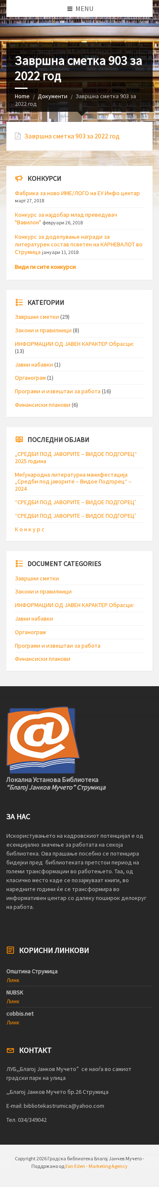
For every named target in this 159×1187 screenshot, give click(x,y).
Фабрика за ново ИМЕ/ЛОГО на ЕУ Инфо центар (77, 193)
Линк (13, 980)
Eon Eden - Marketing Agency (96, 1166)
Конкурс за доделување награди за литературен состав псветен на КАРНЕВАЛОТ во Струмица (78, 244)
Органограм (30, 377)
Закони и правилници (43, 330)
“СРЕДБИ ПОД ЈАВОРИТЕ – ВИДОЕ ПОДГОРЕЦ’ (75, 502)
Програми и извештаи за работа (57, 391)
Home (22, 96)
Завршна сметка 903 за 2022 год (72, 136)
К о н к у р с (30, 529)
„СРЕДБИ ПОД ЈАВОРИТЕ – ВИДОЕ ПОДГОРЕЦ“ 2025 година (76, 457)
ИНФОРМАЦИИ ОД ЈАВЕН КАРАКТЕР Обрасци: (74, 344)
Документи (52, 96)
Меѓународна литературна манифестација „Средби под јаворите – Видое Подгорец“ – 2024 (73, 482)
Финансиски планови (42, 405)
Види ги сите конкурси (45, 267)
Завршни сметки (37, 316)
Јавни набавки (34, 364)
